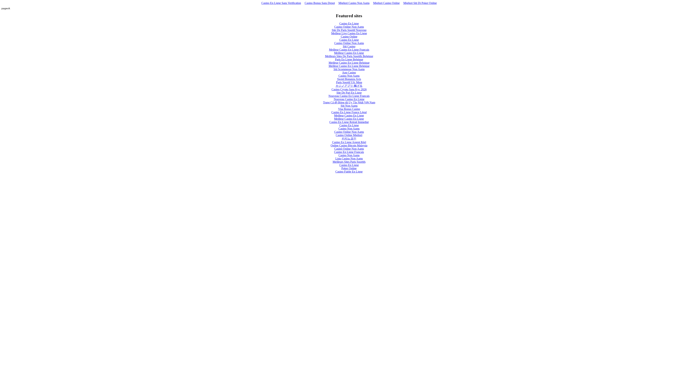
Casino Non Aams (349, 75)
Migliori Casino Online (386, 3)
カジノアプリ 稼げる (349, 85)
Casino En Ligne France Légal (349, 112)
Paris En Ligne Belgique (349, 59)
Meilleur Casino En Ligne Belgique (349, 62)
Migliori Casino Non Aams (354, 3)
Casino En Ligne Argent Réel (349, 142)
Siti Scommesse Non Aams (349, 69)
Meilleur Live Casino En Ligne (349, 33)
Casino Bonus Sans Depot (320, 3)
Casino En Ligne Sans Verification (281, 3)
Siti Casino (349, 46)
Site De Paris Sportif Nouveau (349, 30)
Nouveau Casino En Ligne (349, 99)
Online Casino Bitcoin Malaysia (349, 145)
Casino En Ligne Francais (349, 152)
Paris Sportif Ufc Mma (349, 82)
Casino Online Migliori (349, 135)
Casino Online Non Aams (349, 26)
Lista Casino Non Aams (349, 158)
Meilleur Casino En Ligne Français (349, 49)
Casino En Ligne (349, 23)
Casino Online (349, 36)
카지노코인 (349, 138)
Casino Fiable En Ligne (349, 171)
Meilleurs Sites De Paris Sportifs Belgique (349, 56)
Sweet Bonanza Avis (349, 79)
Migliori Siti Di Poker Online (420, 3)
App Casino (349, 72)
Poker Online (349, 168)
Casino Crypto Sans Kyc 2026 (349, 89)
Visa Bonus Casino (349, 109)
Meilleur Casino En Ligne (349, 52)
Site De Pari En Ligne (349, 92)
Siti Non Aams (349, 105)
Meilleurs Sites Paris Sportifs (349, 161)
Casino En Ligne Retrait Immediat (349, 122)
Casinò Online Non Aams (349, 148)
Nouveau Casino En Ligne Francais (349, 95)
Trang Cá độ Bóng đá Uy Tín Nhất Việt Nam (349, 102)
